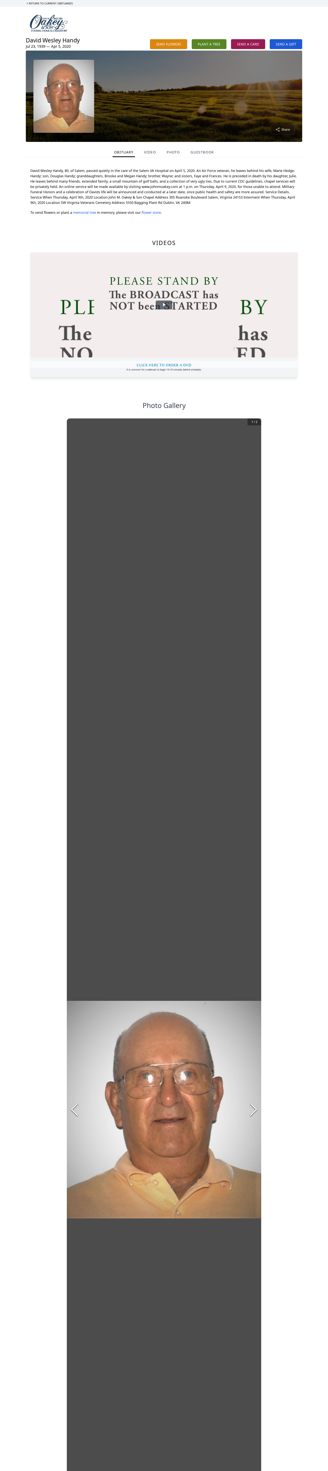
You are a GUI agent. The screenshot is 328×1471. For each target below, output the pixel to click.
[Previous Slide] (74, 1110)
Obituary (123, 152)
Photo (173, 152)
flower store (151, 212)
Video (150, 152)
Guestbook (202, 152)
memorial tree (84, 212)
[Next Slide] (253, 1110)
